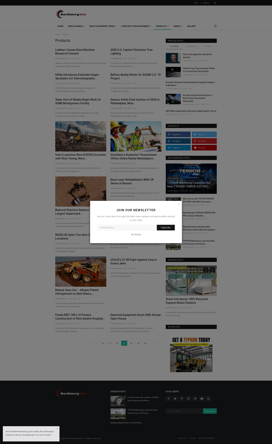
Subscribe (166, 227)
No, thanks (136, 234)
